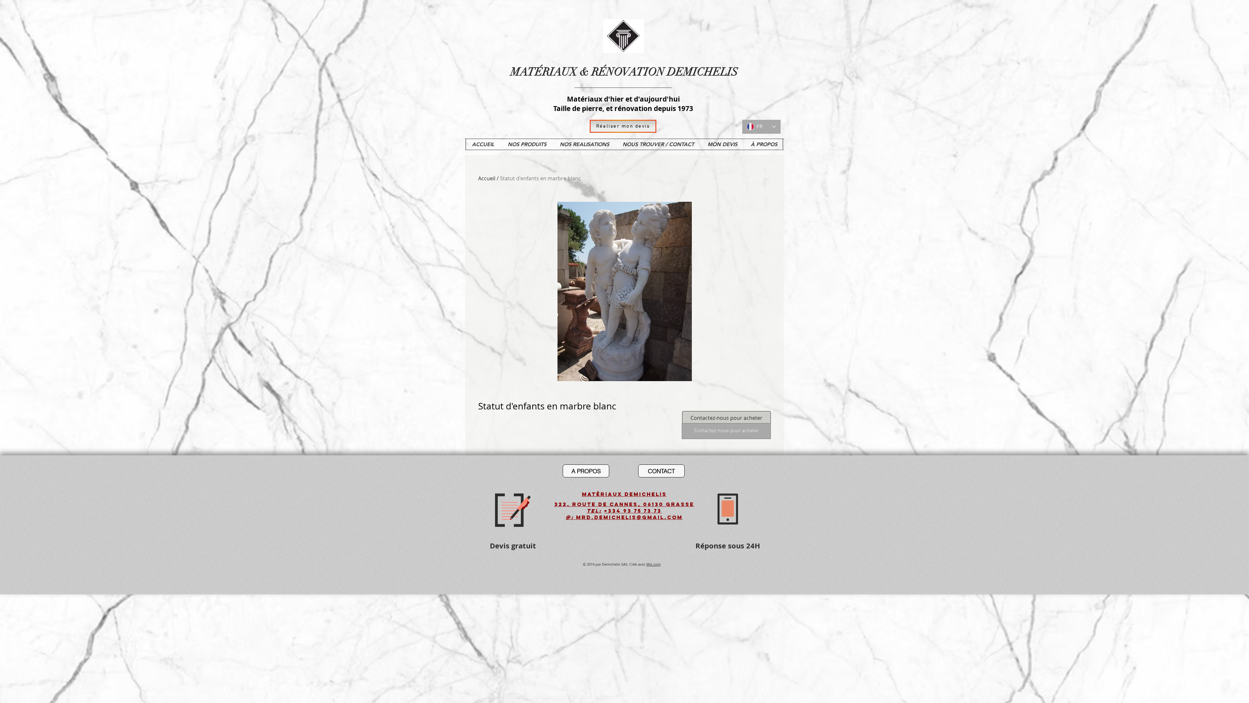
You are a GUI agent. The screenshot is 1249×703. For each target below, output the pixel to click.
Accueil (486, 178)
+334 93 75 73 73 (633, 510)
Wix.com (653, 564)
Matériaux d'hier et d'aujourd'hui (623, 99)
